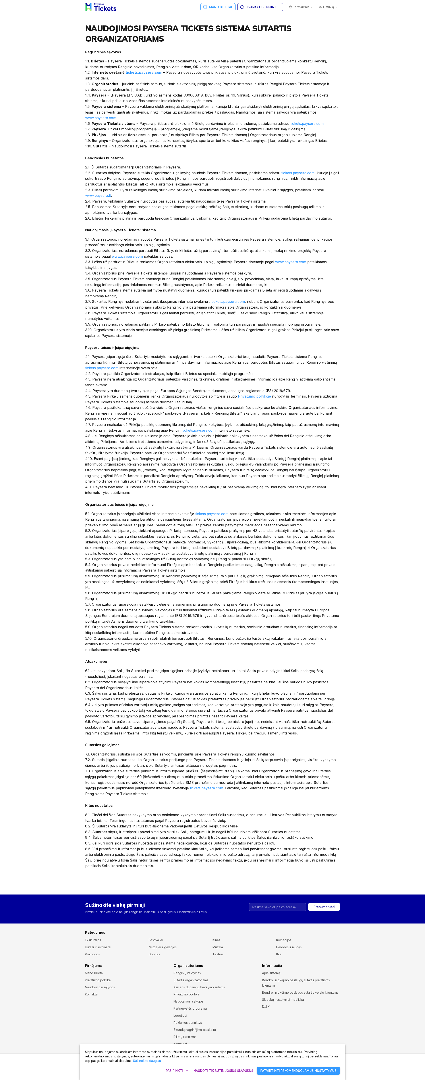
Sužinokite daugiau (147, 1061)
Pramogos (92, 954)
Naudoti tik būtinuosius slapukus (223, 1070)
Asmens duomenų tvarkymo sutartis (199, 987)
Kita (279, 954)
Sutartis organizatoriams (191, 980)
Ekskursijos (93, 940)
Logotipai (180, 1015)
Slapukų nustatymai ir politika (283, 999)
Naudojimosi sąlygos (100, 987)
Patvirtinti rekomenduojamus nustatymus (298, 1070)
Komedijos (283, 940)
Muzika (217, 947)
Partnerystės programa (190, 1008)
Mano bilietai (217, 7)
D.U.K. (266, 1007)
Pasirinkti (177, 1070)
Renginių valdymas (187, 973)
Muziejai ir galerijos (163, 947)
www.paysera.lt (98, 195)
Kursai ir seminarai (98, 947)
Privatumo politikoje (254, 396)
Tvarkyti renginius (260, 7)
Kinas (216, 940)
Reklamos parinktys (188, 1022)
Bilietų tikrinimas (185, 1037)
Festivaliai (156, 940)
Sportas (154, 954)
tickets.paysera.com (144, 72)
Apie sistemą (271, 973)
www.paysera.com (100, 118)
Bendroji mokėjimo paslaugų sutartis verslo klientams (300, 992)
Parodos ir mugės (289, 947)
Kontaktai (91, 994)
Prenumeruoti (324, 907)
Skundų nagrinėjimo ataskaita (195, 1030)
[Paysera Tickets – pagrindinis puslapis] (100, 7)
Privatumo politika (98, 980)
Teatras (218, 954)
